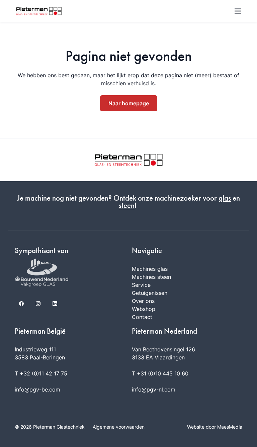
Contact (142, 317)
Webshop (143, 309)
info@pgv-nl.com (153, 389)
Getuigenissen (149, 293)
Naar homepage (128, 103)
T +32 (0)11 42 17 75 (41, 373)
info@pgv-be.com (37, 389)
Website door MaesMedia (214, 427)
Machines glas (150, 268)
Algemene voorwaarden (119, 427)
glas (225, 198)
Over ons (143, 301)
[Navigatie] (238, 11)
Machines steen (151, 277)
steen (127, 205)
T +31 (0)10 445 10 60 (160, 373)
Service (141, 285)
